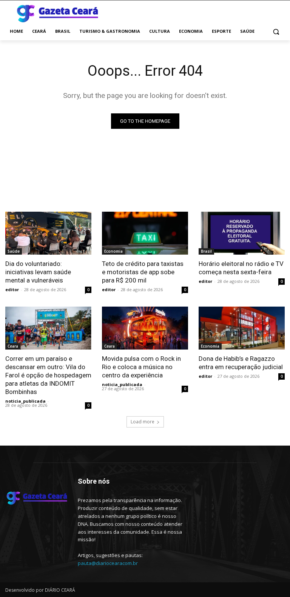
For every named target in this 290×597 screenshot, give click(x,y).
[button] (276, 31)
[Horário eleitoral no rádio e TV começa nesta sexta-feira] (242, 233)
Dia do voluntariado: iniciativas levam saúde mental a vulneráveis (38, 272)
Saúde (14, 251)
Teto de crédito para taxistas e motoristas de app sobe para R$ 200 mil (143, 272)
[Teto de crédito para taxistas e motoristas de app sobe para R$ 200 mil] (145, 233)
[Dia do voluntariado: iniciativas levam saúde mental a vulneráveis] (48, 233)
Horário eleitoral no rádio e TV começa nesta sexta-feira (241, 268)
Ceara (13, 346)
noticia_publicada (25, 401)
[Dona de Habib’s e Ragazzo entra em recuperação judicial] (242, 328)
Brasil (206, 251)
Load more (142, 421)
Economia (113, 251)
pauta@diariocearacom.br (108, 563)
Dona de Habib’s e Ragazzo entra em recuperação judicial (241, 363)
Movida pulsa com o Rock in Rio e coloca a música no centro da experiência (141, 367)
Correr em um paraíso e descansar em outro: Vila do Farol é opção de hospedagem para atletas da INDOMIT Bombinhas (48, 375)
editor (12, 289)
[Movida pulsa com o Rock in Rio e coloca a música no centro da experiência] (145, 328)
